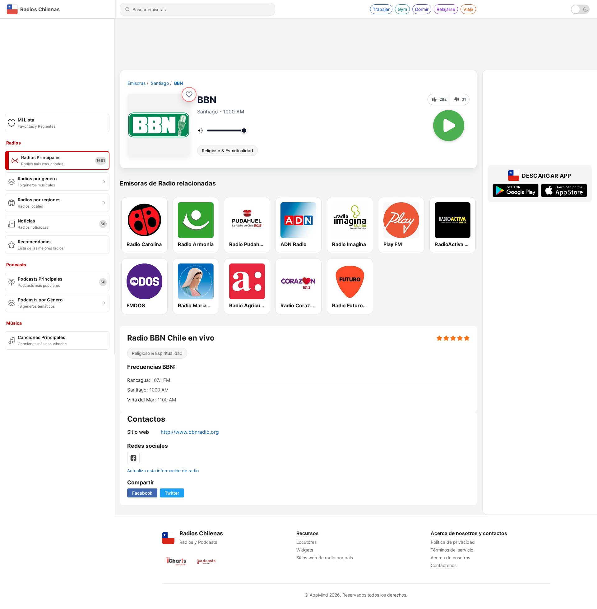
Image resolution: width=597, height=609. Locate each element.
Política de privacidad (453, 542)
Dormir (421, 9)
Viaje (468, 9)
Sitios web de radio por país (324, 557)
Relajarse (446, 9)
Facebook (142, 493)
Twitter (172, 493)
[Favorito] (189, 94)
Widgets (304, 549)
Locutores (306, 542)
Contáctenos (443, 565)
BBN (178, 83)
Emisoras (136, 83)
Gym (402, 9)
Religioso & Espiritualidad (227, 150)
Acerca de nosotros (450, 557)
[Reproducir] (448, 125)
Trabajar (381, 9)
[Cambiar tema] (580, 9)
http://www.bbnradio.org (190, 432)
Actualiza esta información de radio (163, 470)
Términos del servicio (452, 549)
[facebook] (133, 458)
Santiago (160, 83)
